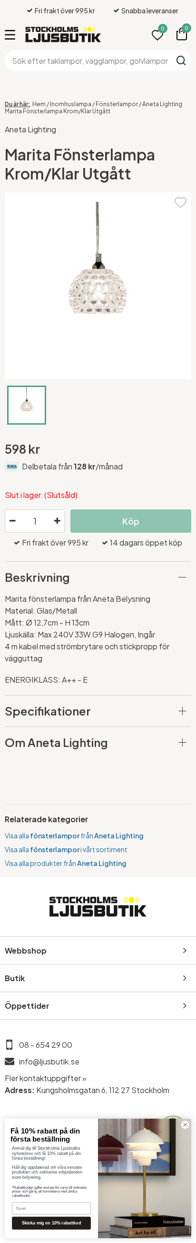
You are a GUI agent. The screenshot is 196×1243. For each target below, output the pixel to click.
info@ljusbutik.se (49, 1061)
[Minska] (12, 521)
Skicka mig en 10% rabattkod (51, 1223)
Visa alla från (74, 835)
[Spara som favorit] (180, 201)
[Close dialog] (185, 1125)
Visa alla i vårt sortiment (66, 849)
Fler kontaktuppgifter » (46, 1078)
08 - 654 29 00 (45, 1045)
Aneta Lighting (30, 129)
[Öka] (57, 521)
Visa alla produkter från (66, 863)
